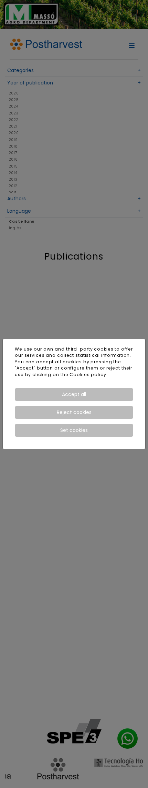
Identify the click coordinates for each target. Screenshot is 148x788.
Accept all (74, 394)
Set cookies (74, 430)
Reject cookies (74, 412)
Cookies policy (88, 374)
